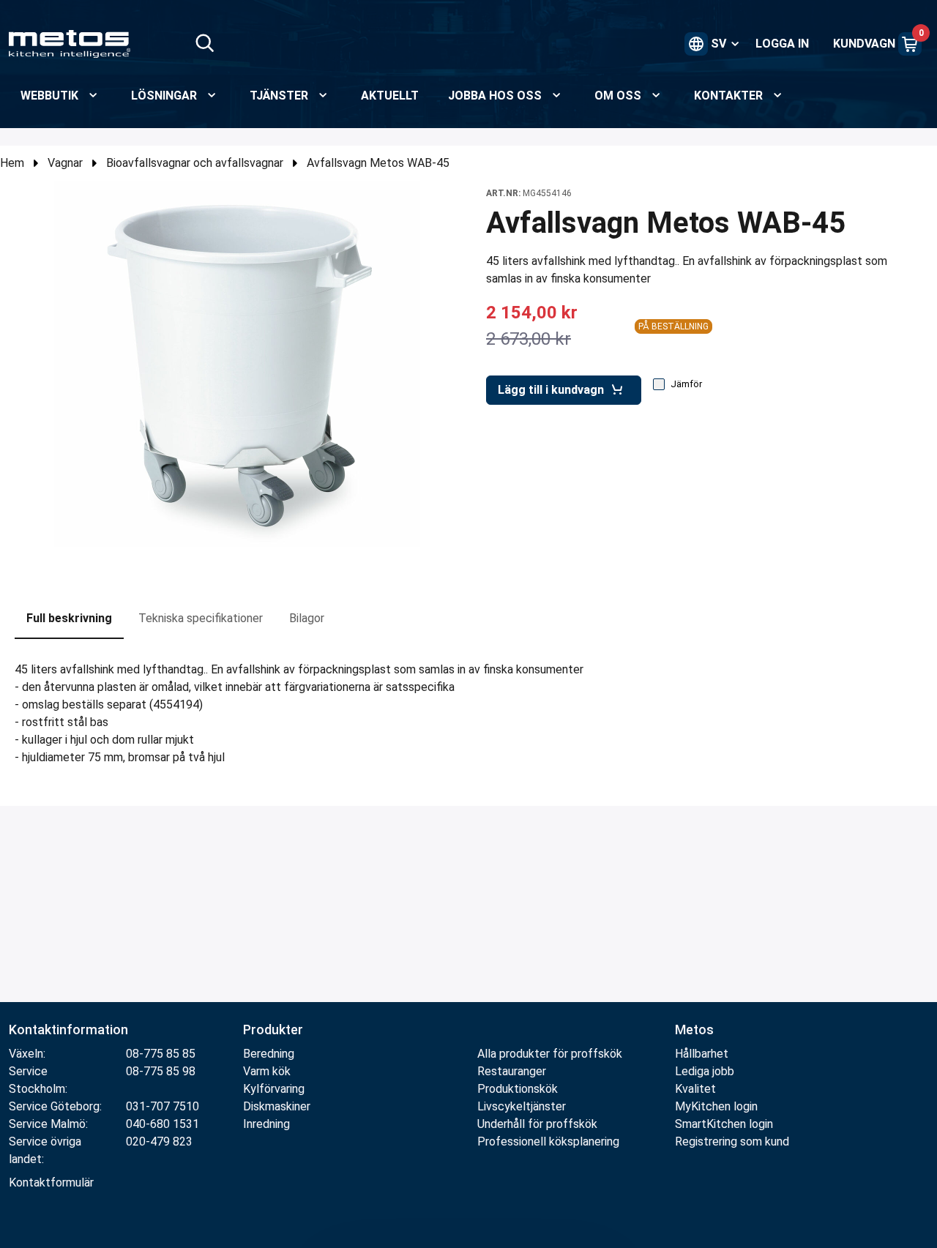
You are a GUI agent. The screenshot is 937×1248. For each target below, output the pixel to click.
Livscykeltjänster (521, 1106)
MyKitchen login (716, 1106)
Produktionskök (517, 1089)
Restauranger (511, 1071)
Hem (12, 163)
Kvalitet (695, 1089)
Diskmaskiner (276, 1106)
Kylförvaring (274, 1089)
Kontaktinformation (68, 1029)
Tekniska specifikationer (200, 618)
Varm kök (267, 1071)
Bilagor (306, 618)
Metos (694, 1029)
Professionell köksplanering (548, 1141)
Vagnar (65, 163)
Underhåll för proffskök (537, 1124)
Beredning (268, 1054)
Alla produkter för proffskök (549, 1054)
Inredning (266, 1124)
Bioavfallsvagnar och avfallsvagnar (194, 163)
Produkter (273, 1029)
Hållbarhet (701, 1054)
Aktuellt (390, 95)
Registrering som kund (732, 1141)
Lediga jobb (704, 1071)
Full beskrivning (69, 618)
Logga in (782, 44)
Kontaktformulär (51, 1182)
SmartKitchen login (724, 1124)
